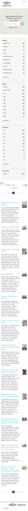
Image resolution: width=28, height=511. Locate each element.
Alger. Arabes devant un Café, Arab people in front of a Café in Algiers (10, 447)
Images (5, 173)
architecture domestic (8, 69)
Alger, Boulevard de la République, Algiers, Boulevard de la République (10, 469)
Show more (6, 77)
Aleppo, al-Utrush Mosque (10, 227)
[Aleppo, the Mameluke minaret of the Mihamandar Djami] (24, 347)
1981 (4, 109)
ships (4, 50)
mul (4, 143)
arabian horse (6, 43)
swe (4, 156)
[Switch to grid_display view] (23, 185)
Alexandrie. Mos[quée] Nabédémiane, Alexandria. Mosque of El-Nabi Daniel (10, 421)
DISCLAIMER (6, 508)
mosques (5, 46)
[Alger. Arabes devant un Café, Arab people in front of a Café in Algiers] (24, 445)
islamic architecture (8, 56)
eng (4, 133)
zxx (4, 140)
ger (4, 150)
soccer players (6, 63)
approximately (6, 90)
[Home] (7, 4)
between (5, 86)
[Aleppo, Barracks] (24, 274)
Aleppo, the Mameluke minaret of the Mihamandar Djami (10, 347)
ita (3, 153)
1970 (4, 113)
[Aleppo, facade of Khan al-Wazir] (24, 323)
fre (4, 130)
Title (2, 185)
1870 (4, 103)
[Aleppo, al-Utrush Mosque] (24, 228)
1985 (4, 96)
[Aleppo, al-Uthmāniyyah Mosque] (24, 205)
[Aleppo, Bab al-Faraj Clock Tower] (24, 251)
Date (13, 185)
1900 (4, 116)
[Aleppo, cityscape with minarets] (24, 297)
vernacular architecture (8, 73)
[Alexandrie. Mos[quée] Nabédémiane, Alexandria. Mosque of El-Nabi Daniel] (24, 419)
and (4, 93)
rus (4, 146)
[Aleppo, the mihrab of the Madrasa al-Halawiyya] (24, 372)
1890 (4, 100)
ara (4, 137)
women (5, 66)
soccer (5, 53)
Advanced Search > (14, 27)
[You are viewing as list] (26, 185)
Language (8, 185)
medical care (6, 59)
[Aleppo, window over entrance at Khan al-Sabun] (24, 396)
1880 (4, 106)
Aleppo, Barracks (7, 274)
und (4, 159)
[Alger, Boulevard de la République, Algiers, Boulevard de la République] (24, 468)
